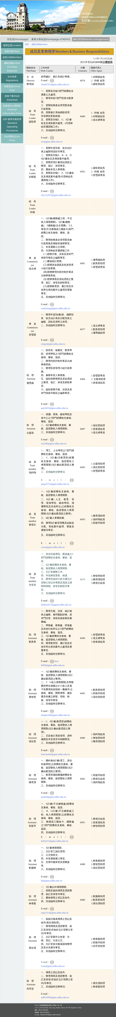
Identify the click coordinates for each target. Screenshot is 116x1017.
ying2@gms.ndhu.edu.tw (53, 344)
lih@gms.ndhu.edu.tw (51, 880)
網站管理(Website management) (91, 39)
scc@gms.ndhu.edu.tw (52, 141)
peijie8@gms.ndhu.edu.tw (53, 797)
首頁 (27, 44)
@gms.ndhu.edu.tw (60, 997)
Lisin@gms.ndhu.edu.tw (53, 966)
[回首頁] (58, 17)
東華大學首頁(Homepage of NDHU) (50, 39)
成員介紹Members (39, 44)
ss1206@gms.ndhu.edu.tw (53, 443)
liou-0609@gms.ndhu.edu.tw (53, 663)
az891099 (46, 997)
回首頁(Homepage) (17, 39)
